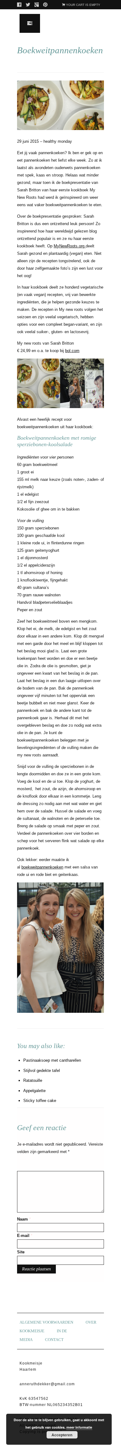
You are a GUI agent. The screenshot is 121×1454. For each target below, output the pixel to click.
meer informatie (79, 1427)
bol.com (72, 350)
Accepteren (62, 1435)
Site (21, 1252)
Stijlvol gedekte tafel (41, 1070)
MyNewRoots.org (69, 246)
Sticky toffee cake (39, 1100)
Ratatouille (32, 1080)
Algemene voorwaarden (46, 1322)
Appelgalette (34, 1090)
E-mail (24, 1235)
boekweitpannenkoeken (42, 867)
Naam (24, 1219)
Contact (54, 1339)
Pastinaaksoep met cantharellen (52, 1060)
